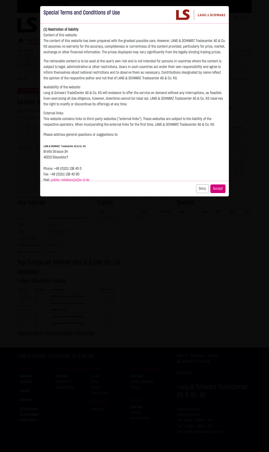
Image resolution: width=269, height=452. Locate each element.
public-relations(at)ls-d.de (70, 180)
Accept (218, 189)
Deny (202, 189)
